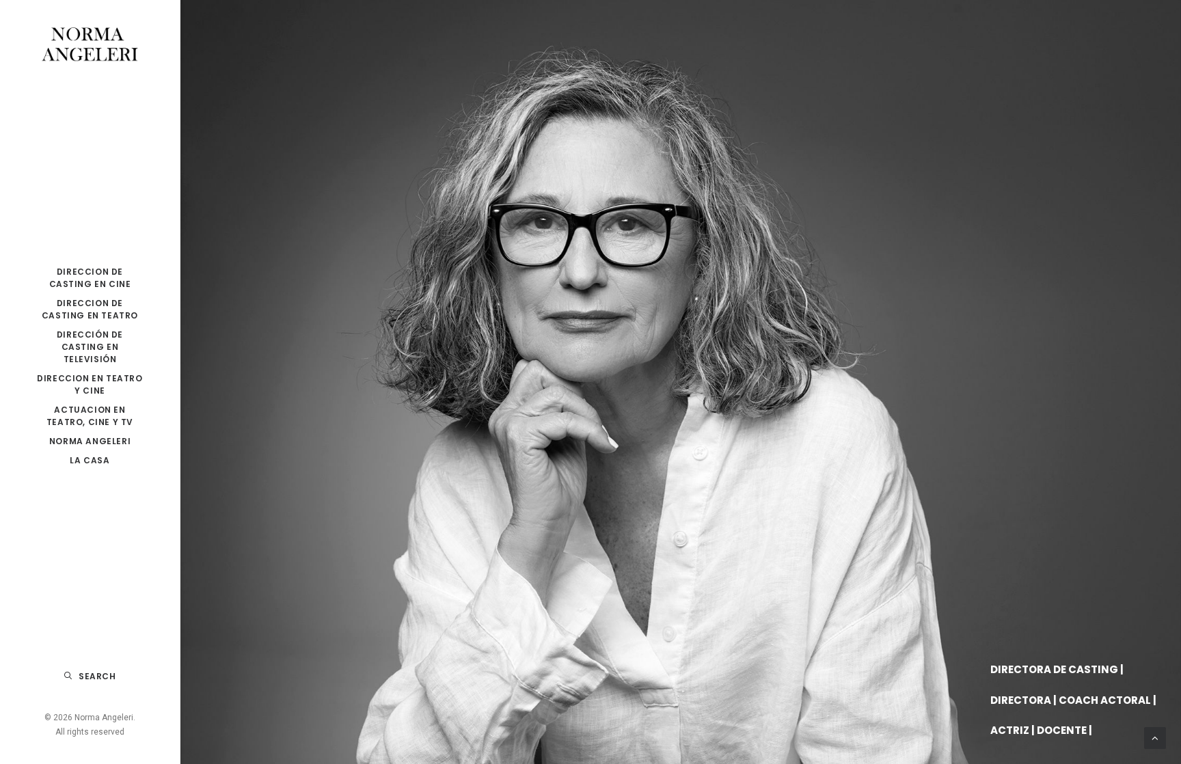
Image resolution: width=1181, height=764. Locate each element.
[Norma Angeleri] (90, 45)
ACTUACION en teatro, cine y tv (89, 416)
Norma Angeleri (90, 441)
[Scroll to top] (1155, 737)
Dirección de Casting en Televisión (90, 347)
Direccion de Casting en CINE (90, 278)
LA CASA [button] (89, 460)
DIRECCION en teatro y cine (89, 384)
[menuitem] (90, 278)
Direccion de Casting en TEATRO (90, 309)
